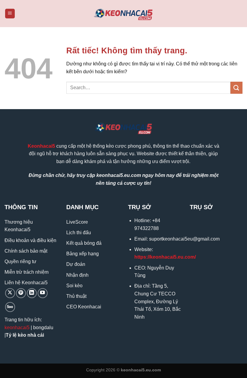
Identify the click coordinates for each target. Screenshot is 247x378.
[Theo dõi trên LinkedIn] (32, 293)
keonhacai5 (17, 327)
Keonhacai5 (41, 146)
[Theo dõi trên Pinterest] (21, 293)
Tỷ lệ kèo (16, 335)
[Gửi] (236, 87)
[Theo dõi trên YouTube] (43, 293)
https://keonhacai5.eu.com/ (165, 257)
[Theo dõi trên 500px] (10, 307)
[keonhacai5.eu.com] (123, 14)
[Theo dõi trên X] (10, 293)
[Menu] (10, 14)
